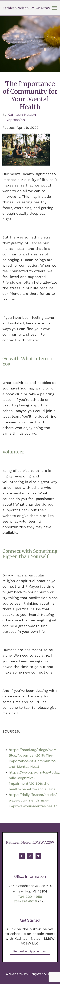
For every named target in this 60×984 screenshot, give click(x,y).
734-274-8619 (25, 901)
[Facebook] (22, 856)
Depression (15, 120)
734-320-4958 (30, 897)
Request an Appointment (30, 951)
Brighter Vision (41, 974)
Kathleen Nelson (22, 114)
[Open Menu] (54, 8)
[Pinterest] (30, 856)
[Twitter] (38, 856)
